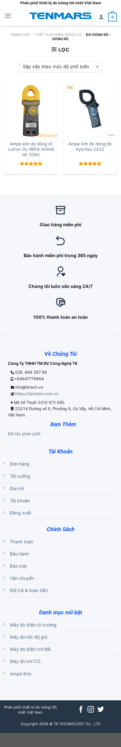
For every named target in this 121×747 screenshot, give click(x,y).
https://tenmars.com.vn (36, 393)
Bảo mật (18, 566)
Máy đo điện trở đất (30, 649)
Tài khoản (20, 500)
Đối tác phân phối (24, 433)
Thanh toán (21, 541)
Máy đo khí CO (25, 661)
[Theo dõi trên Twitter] (100, 710)
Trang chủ (20, 35)
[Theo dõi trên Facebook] (81, 710)
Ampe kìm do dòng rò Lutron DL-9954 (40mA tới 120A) (31, 149)
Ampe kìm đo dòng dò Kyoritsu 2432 (90, 146)
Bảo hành (19, 554)
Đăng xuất (20, 513)
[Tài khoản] (101, 16)
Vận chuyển (22, 578)
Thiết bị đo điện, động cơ (58, 35)
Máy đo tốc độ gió (28, 637)
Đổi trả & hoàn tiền (29, 590)
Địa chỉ (17, 488)
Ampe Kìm (21, 674)
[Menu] (8, 15)
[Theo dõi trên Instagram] (91, 710)
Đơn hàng (20, 464)
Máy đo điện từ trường (33, 625)
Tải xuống (20, 476)
